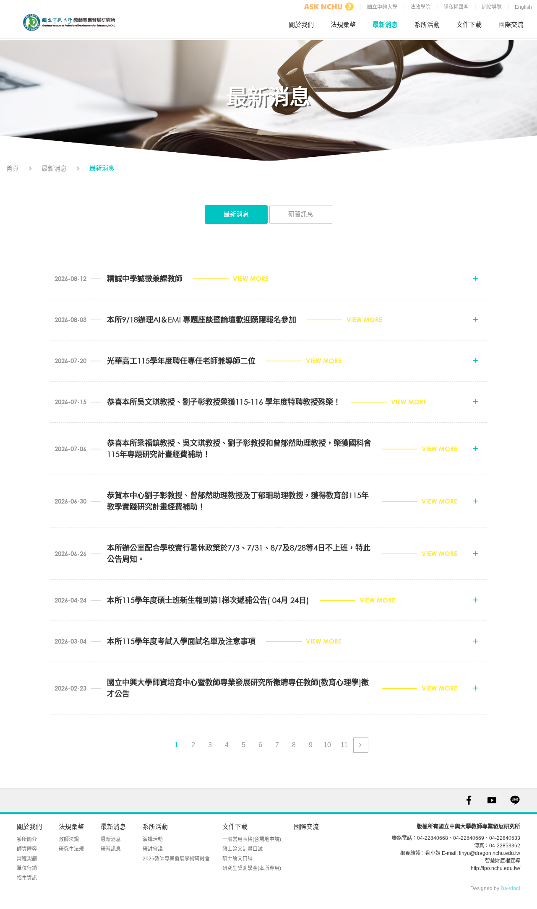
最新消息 (385, 24)
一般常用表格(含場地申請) (251, 839)
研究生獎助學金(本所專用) (251, 868)
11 (344, 744)
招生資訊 (27, 878)
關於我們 (301, 24)
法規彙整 (343, 24)
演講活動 (153, 839)
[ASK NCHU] (329, 7)
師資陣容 (27, 849)
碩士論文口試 (237, 859)
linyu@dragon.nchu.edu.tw (489, 853)
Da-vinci (510, 888)
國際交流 (511, 24)
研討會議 (153, 849)
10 (327, 744)
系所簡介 (27, 839)
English (523, 7)
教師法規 (69, 839)
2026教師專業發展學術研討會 (176, 859)
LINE (515, 800)
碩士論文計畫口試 (242, 849)
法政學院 (420, 7)
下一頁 (360, 745)
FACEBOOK (469, 800)
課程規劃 (27, 859)
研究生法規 (71, 849)
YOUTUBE (492, 800)
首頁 (12, 168)
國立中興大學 (382, 7)
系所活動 (427, 24)
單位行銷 (27, 868)
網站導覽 (492, 7)
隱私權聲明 (456, 7)
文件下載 (469, 24)
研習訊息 (300, 214)
